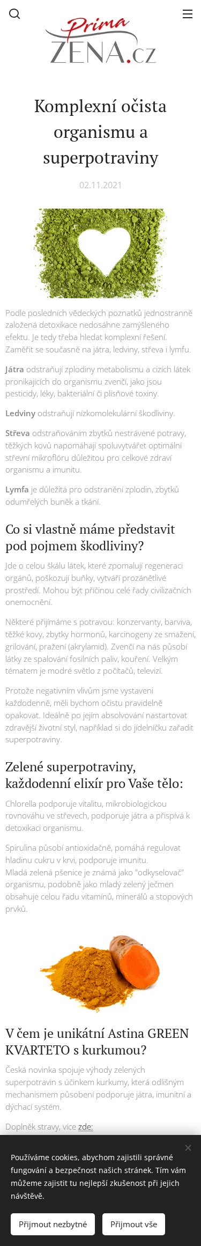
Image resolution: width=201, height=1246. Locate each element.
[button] (14, 13)
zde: (85, 1126)
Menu (187, 13)
